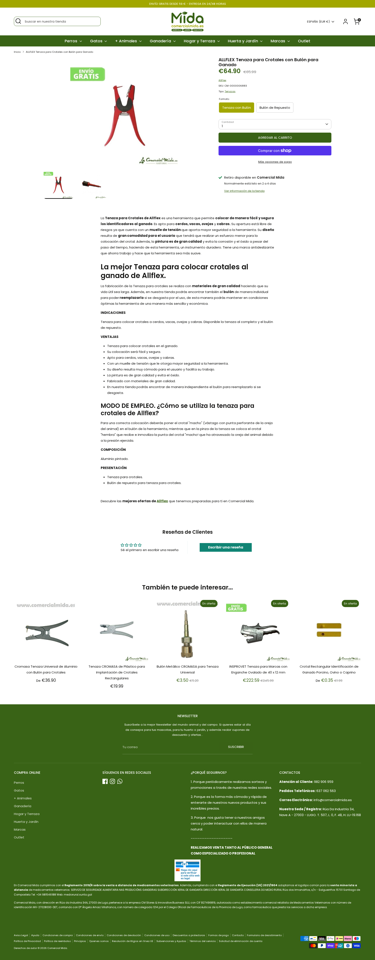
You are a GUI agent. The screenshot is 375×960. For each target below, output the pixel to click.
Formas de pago (218, 935)
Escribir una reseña (225, 547)
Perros (71, 41)
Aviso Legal (21, 935)
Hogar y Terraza (200, 41)
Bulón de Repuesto (275, 107)
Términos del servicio (202, 941)
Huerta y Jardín (243, 41)
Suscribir (236, 746)
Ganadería (161, 41)
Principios (80, 941)
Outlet (304, 41)
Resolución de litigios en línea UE (132, 941)
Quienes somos (99, 941)
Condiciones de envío (90, 935)
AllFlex (222, 80)
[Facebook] (105, 781)
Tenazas (230, 91)
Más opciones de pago (275, 162)
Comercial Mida (57, 948)
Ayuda (35, 935)
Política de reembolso (57, 941)
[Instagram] (112, 781)
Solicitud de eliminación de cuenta (240, 941)
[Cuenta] (345, 21)
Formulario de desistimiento (264, 935)
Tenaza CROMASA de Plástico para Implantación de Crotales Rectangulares (117, 672)
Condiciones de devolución (124, 935)
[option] (125, 113)
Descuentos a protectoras (189, 935)
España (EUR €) (318, 22)
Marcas (278, 41)
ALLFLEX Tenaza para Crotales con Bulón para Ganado (59, 52)
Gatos (97, 41)
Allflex (162, 501)
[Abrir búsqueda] (18, 21)
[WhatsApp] (119, 781)
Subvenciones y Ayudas (171, 941)
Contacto (238, 935)
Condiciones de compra (58, 935)
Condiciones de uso (156, 935)
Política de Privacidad (27, 941)
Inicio (17, 52)
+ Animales (126, 41)
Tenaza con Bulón (236, 107)
